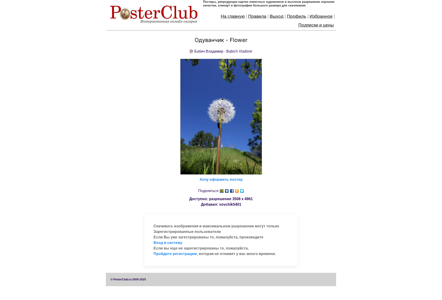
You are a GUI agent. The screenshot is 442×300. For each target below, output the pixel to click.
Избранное (321, 16)
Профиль (296, 16)
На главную (233, 16)
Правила (257, 16)
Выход (276, 16)
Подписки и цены (316, 25)
